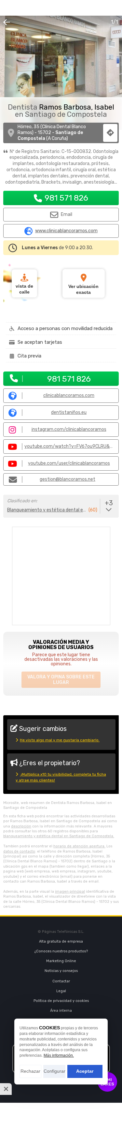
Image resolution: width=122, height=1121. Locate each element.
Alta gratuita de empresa (61, 941)
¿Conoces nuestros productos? (61, 951)
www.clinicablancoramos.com (66, 231)
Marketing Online (61, 961)
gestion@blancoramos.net (67, 479)
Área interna (61, 1010)
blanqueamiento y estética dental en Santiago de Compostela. (58, 836)
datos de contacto (19, 851)
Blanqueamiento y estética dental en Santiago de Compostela (47, 510)
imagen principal (70, 891)
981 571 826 (66, 198)
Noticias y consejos (61, 971)
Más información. (59, 1055)
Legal (61, 991)
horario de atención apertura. (79, 846)
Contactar (61, 981)
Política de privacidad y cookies (61, 1001)
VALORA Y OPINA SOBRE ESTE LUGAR (61, 679)
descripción (21, 826)
